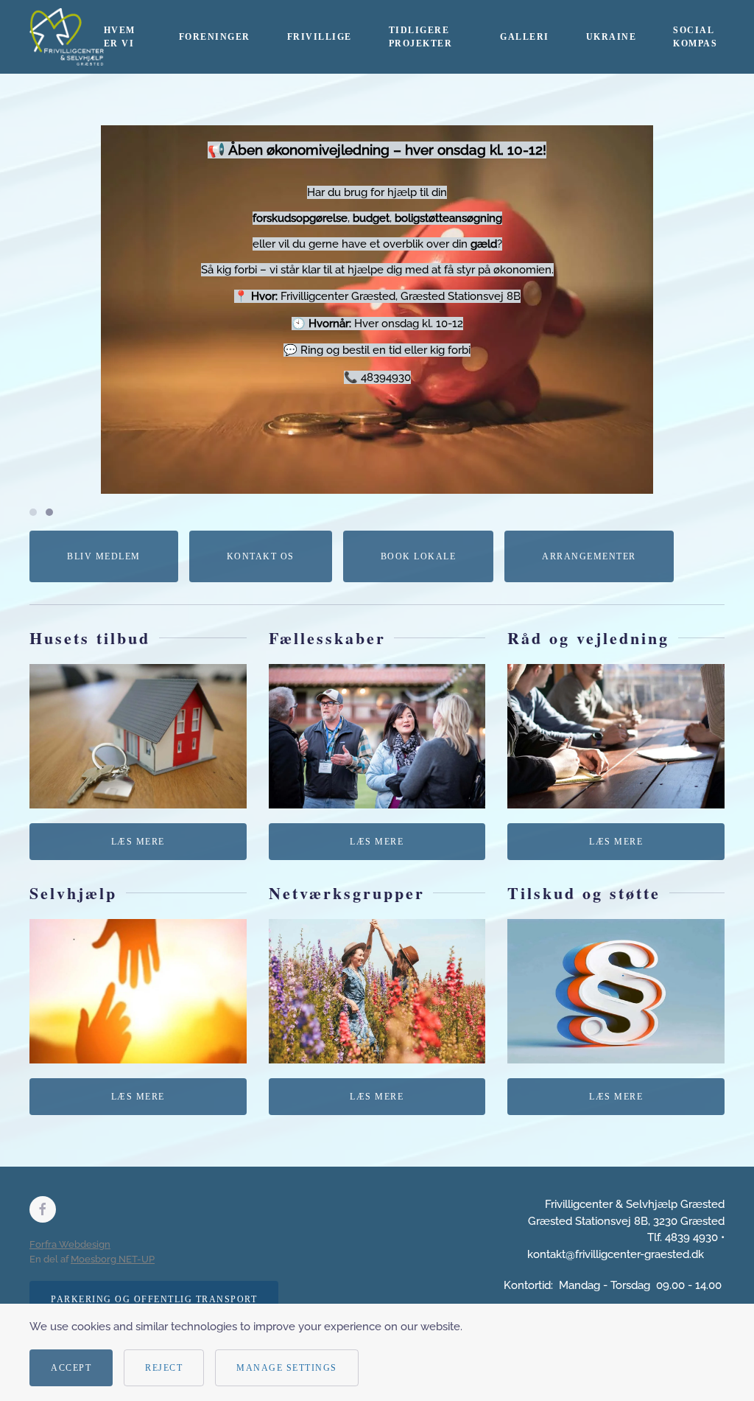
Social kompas (695, 37)
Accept (71, 1368)
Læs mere (138, 841)
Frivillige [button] (319, 37)
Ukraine (611, 37)
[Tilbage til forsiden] (66, 37)
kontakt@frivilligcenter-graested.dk (615, 1254)
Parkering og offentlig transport (154, 1299)
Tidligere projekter (421, 37)
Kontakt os (261, 556)
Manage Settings (286, 1368)
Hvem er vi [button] (119, 37)
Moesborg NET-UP (113, 1259)
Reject (164, 1368)
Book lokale (419, 556)
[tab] (33, 512)
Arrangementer (589, 556)
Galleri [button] (524, 37)
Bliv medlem (104, 556)
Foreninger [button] (214, 37)
